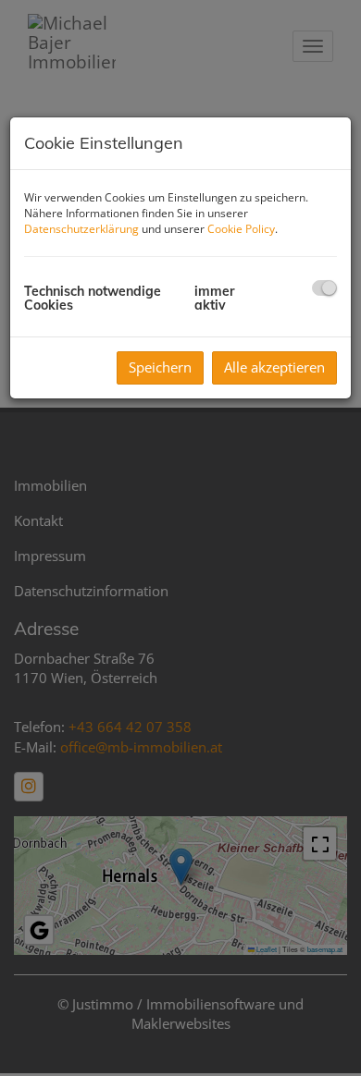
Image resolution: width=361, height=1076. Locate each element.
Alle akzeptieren (274, 367)
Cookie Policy (241, 229)
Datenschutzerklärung (81, 229)
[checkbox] (324, 288)
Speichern (160, 367)
